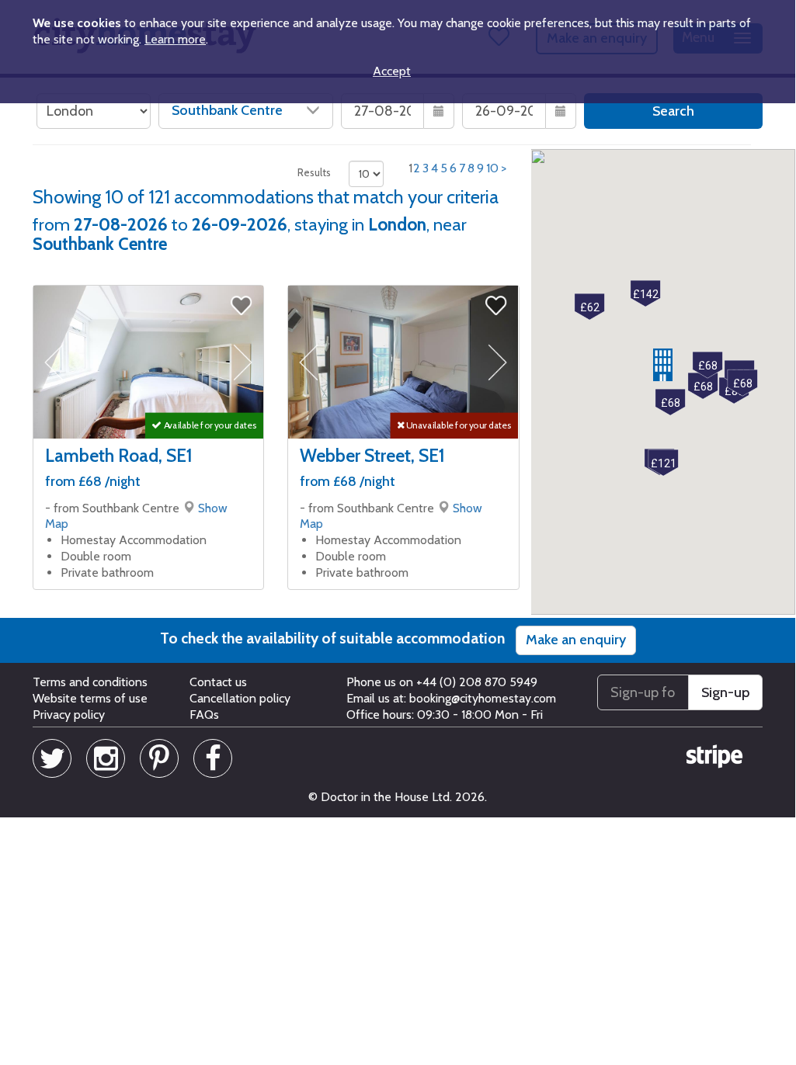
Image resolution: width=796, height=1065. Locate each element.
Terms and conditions (90, 682)
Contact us (218, 682)
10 (492, 168)
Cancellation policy (239, 698)
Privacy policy (69, 714)
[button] (663, 365)
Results (314, 172)
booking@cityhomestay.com (482, 698)
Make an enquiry (576, 639)
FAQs (204, 714)
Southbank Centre (227, 110)
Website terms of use (90, 698)
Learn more (175, 39)
